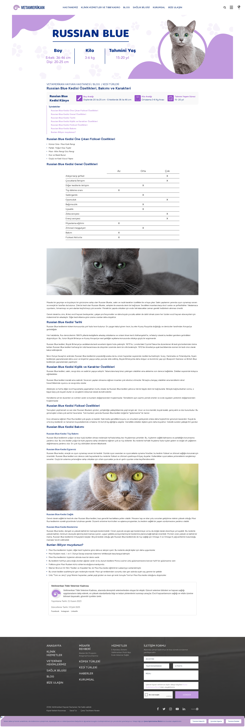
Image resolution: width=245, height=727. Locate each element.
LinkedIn (74, 611)
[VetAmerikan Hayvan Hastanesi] (29, 7)
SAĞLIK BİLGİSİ (56, 670)
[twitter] (164, 709)
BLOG (126, 7)
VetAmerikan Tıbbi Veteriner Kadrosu (70, 586)
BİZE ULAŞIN (175, 7)
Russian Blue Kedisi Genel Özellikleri (68, 114)
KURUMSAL (159, 7)
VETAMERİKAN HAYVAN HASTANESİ (69, 84)
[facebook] (158, 709)
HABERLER (86, 673)
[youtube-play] (177, 709)
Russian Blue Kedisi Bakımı (63, 128)
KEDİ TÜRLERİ (111, 84)
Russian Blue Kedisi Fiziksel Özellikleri (69, 125)
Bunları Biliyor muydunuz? (63, 132)
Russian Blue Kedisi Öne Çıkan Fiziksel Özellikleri (74, 110)
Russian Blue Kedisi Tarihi (63, 118)
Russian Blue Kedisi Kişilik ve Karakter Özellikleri (74, 121)
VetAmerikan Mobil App (121, 652)
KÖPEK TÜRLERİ (89, 661)
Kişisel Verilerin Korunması (56, 711)
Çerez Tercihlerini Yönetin (90, 711)
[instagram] (170, 709)
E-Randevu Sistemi (119, 650)
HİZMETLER (119, 645)
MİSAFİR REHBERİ (84, 647)
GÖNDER (187, 695)
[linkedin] (184, 709)
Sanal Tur (73, 711)
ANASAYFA (54, 645)
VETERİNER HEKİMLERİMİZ (56, 662)
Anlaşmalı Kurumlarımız (88, 656)
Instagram (65, 611)
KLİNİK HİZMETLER (54, 653)
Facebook (55, 611)
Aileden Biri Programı (87, 653)
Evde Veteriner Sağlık (120, 655)
